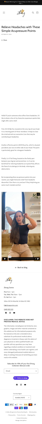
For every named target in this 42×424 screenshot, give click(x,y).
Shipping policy (31, 415)
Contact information (22, 418)
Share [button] (5, 40)
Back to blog (22, 267)
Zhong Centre (13, 412)
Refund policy (33, 412)
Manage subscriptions (21, 420)
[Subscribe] (36, 371)
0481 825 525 (8, 309)
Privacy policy (12, 415)
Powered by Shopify (22, 412)
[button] (4, 13)
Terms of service (21, 415)
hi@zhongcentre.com (11, 305)
